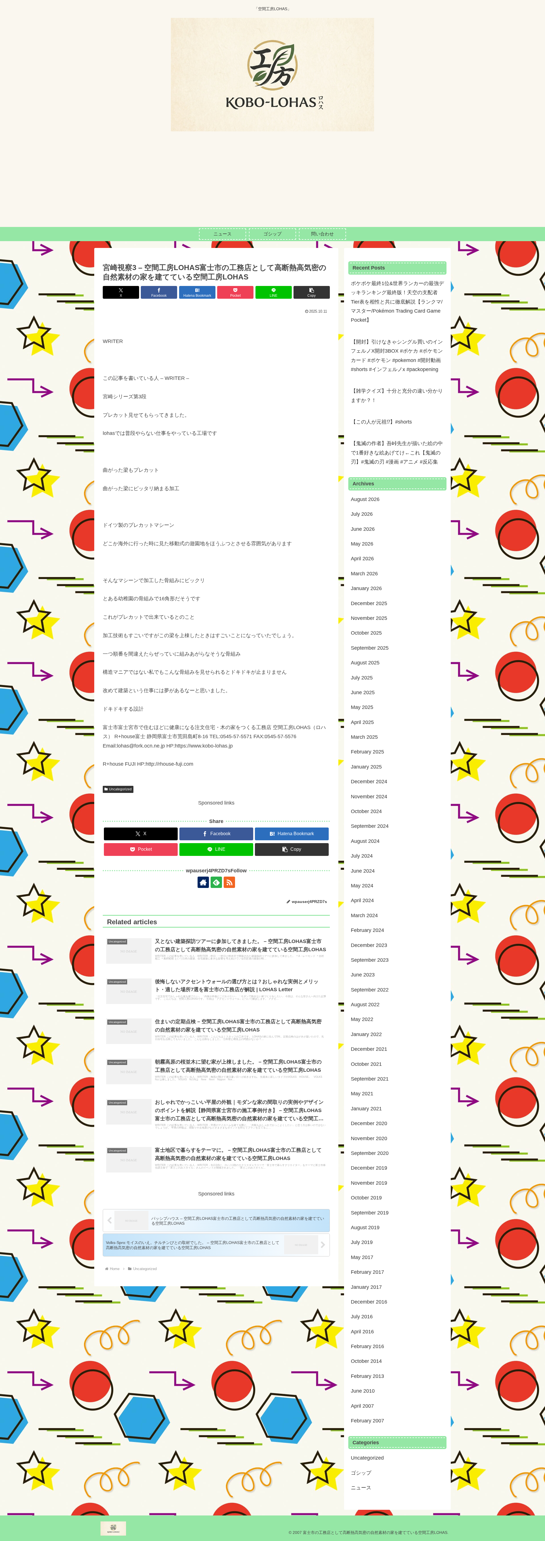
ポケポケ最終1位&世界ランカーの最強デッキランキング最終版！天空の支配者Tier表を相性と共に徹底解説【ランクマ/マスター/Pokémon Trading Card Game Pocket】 (397, 302)
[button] (312, 292)
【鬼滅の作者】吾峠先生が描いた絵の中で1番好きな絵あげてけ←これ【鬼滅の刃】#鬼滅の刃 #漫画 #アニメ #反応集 (397, 453)
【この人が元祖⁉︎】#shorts (381, 422)
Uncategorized (120, 789)
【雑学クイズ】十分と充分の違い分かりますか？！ (397, 395)
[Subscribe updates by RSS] (229, 882)
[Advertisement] (272, 184)
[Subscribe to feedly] (216, 882)
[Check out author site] (203, 882)
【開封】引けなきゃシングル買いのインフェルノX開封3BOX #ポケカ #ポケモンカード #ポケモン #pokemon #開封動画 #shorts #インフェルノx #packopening (397, 355)
